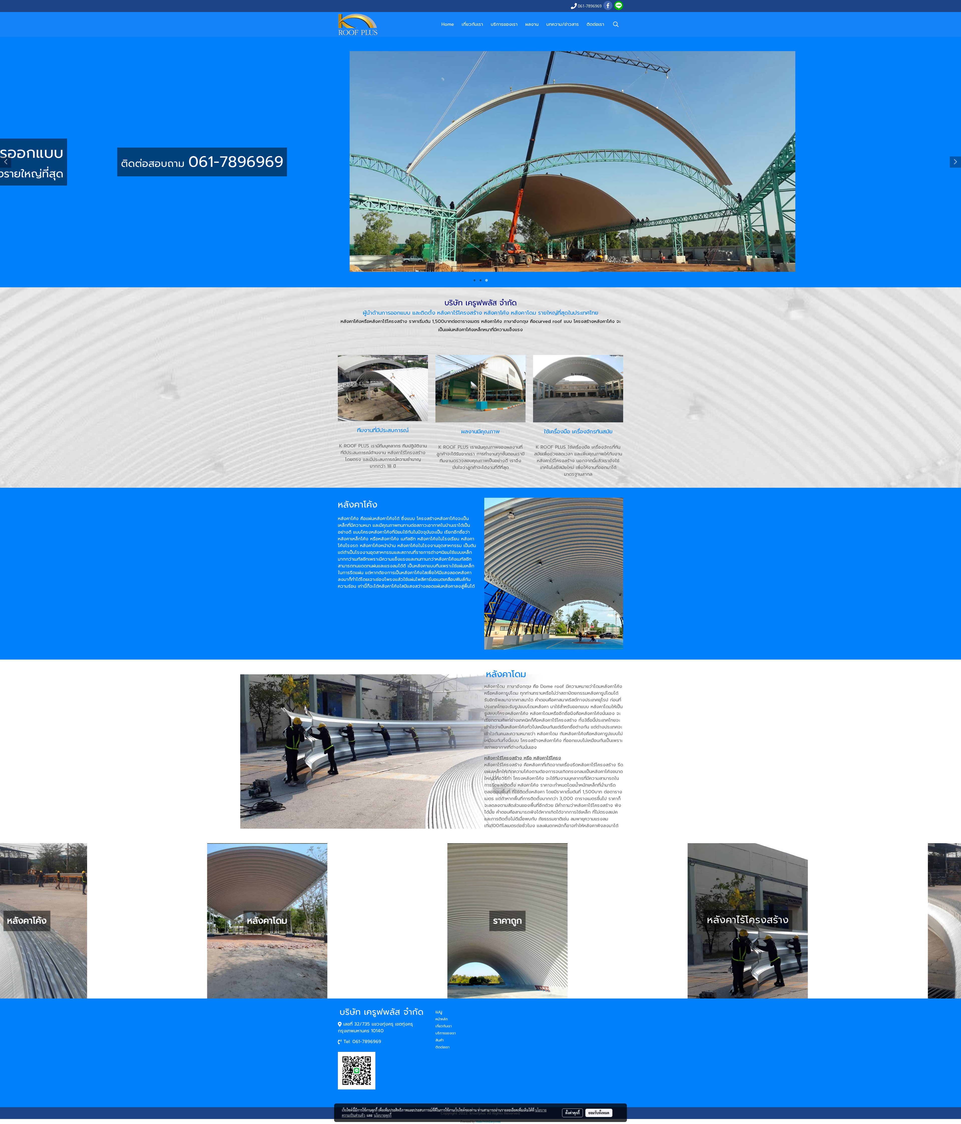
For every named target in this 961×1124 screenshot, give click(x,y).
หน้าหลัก (441, 1019)
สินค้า (439, 1040)
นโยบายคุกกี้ (382, 1115)
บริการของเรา (504, 24)
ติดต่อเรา (595, 24)
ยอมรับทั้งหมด (598, 1112)
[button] (615, 24)
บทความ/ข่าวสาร (562, 24)
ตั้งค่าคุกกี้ (572, 1112)
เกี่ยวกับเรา (472, 24)
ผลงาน (532, 24)
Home (447, 24)
